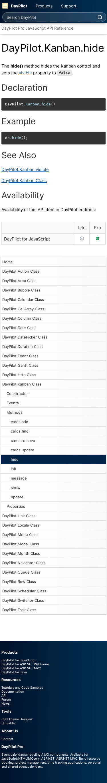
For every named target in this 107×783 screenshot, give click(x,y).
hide (15, 459)
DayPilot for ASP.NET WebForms (25, 664)
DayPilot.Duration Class (22, 346)
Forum (6, 700)
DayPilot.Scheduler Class (24, 591)
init (13, 468)
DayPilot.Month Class (21, 553)
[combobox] (48, 17)
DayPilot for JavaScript (27, 239)
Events (13, 403)
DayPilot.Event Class (20, 356)
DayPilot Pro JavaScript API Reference (37, 28)
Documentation (12, 692)
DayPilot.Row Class (19, 581)
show (16, 487)
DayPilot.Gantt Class (20, 365)
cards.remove (23, 440)
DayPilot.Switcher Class (23, 600)
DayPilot (19, 5)
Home (7, 262)
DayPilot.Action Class (21, 271)
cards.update (22, 450)
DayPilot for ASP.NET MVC (21, 668)
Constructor (17, 393)
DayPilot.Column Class (22, 318)
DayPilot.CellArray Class (23, 309)
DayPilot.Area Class (19, 280)
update (17, 497)
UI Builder (8, 723)
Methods (15, 412)
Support (68, 5)
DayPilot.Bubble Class (21, 290)
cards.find (20, 431)
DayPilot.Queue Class (21, 572)
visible (25, 73)
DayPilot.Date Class (19, 327)
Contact (7, 739)
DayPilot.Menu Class (20, 534)
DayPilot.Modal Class (20, 544)
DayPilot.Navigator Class (23, 562)
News (5, 703)
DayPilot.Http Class (19, 374)
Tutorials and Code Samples (22, 688)
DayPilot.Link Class (18, 515)
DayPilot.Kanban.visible (25, 169)
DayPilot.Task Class (19, 609)
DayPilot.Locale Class (21, 525)
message (19, 478)
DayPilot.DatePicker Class (24, 337)
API (3, 696)
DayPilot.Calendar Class (23, 299)
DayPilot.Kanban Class (21, 384)
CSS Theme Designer (17, 719)
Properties (16, 506)
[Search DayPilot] (100, 17)
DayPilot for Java (14, 672)
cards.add (19, 421)
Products (44, 5)
